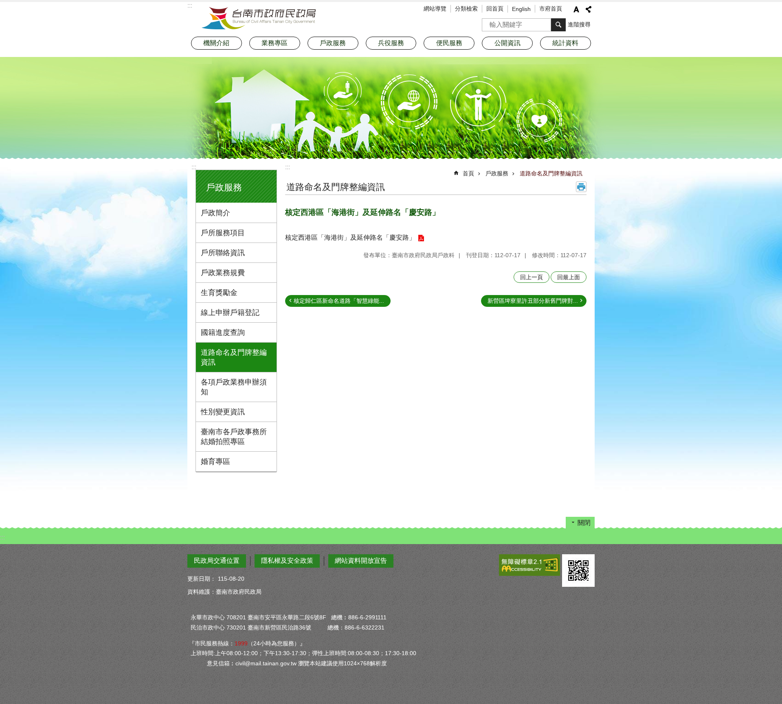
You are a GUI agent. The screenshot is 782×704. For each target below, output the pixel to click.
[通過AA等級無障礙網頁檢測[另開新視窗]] (529, 565)
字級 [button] (576, 9)
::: (193, 167)
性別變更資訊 (223, 412)
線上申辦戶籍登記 (230, 312)
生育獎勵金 (219, 293)
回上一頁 (531, 277)
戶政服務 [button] (333, 42)
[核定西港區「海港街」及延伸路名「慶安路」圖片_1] (578, 570)
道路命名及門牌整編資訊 (234, 357)
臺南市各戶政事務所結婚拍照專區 (234, 437)
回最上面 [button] (568, 277)
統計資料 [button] (565, 42)
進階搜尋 (579, 24)
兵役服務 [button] (391, 42)
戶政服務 (496, 173)
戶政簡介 (215, 213)
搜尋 (488, 22)
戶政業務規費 (223, 273)
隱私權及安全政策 (287, 560)
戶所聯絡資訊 (223, 253)
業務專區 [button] (274, 42)
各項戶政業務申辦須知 (234, 387)
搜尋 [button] (558, 24)
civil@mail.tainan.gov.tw (266, 663)
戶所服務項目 (223, 233)
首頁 (468, 173)
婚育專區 (215, 461)
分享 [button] (588, 9)
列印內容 (581, 186)
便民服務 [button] (449, 42)
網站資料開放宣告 (361, 560)
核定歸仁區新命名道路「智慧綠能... (339, 300)
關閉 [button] (584, 522)
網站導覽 (435, 8)
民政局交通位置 (216, 560)
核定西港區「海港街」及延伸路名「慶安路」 (350, 237)
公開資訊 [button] (507, 42)
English (521, 9)
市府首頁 (550, 8)
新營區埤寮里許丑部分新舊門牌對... (533, 300)
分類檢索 (466, 8)
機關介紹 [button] (216, 42)
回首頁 (494, 8)
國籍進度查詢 (223, 332)
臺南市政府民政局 (258, 18)
